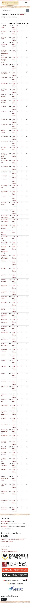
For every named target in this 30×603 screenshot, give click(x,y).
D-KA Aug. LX (4, 166)
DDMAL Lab (4, 526)
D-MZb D (3, 197)
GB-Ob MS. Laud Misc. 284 (4, 315)
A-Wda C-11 (4, 83)
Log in (4, 599)
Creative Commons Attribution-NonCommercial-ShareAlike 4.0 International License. (14, 539)
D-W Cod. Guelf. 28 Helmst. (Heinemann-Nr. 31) (4, 250)
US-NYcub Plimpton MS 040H (4, 478)
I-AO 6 (3, 355)
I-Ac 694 (3, 366)
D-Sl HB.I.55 (4, 210)
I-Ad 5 (3, 373)
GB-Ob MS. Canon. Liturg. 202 (4, 321)
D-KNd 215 (4, 172)
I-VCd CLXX (4, 405)
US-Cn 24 (3, 469)
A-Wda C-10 (4, 77)
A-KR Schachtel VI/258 (4, 44)
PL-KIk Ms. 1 (4, 424)
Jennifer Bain (5, 524)
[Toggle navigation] (26, 3)
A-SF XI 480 (4, 64)
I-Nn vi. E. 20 (4, 386)
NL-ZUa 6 (3, 418)
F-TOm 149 (4, 302)
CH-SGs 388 (4, 125)
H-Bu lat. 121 (4, 332)
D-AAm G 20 (4, 136)
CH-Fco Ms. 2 (4, 112)
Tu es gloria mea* (13, 143)
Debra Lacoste (5, 521)
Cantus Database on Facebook (9, 551)
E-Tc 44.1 (3, 261)
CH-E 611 (3, 106)
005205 (23, 14)
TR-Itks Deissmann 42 (4, 459)
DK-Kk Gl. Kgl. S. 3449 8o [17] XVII (4, 257)
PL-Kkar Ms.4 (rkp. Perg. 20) (4, 431)
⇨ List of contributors (7, 529)
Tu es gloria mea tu (14, 27)
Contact (5, 549)
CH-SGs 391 (4, 119)
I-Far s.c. (3, 381)
